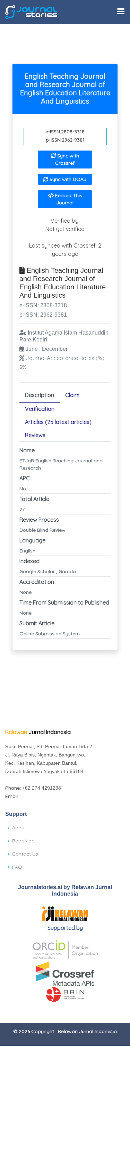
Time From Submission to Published (64, 602)
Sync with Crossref (67, 159)
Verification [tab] (39, 408)
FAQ (17, 867)
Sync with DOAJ (67, 179)
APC (24, 478)
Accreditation (36, 581)
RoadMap (23, 840)
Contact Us (25, 853)
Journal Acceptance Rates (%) (65, 358)
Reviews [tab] (35, 435)
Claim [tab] (72, 395)
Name (27, 450)
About (19, 827)
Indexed (29, 561)
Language (32, 540)
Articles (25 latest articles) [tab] (58, 421)
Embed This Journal (68, 199)
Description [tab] (39, 395)
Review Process (39, 519)
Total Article (34, 498)
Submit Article (36, 623)
